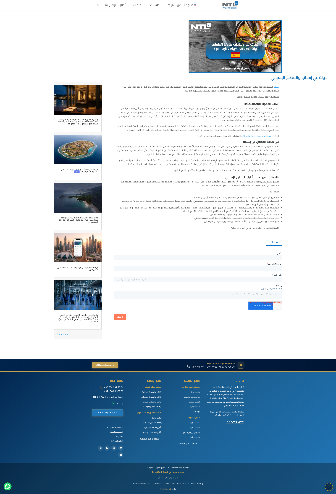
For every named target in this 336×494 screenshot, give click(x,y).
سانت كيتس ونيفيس (191, 397)
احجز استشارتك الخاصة (107, 412)
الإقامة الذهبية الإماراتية (151, 406)
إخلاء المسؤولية (197, 483)
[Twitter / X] (114, 448)
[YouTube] (120, 455)
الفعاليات (119, 436)
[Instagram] (100, 448)
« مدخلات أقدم (61, 334)
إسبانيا (276, 87)
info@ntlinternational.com (110, 397)
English (162, 489)
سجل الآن (274, 242)
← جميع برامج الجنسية (189, 443)
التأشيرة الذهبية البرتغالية (151, 397)
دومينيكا (196, 411)
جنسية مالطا (195, 437)
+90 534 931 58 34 (113, 387)
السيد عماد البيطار (116, 432)
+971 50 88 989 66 (113, 391)
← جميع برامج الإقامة (151, 439)
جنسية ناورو (195, 422)
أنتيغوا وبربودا (194, 402)
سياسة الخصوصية (139, 483)
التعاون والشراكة (236, 421)
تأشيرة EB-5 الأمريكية (153, 427)
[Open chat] (329, 487)
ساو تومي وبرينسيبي (191, 432)
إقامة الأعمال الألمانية (152, 422)
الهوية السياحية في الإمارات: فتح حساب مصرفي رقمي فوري (77, 268)
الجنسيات (155, 6)
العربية (168, 489)
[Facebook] (107, 448)
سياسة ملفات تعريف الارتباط (176, 483)
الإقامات (138, 6)
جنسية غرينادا (194, 392)
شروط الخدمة (156, 483)
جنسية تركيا (195, 427)
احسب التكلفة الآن (103, 365)
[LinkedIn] (120, 448)
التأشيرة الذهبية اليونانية (152, 392)
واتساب (119, 403)
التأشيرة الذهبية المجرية (152, 402)
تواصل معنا (109, 6)
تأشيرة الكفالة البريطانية (152, 432)
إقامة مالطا (157, 418)
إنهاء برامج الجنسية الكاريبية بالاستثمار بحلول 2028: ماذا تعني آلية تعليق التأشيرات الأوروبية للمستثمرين (78, 220)
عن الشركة (174, 6)
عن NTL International (115, 427)
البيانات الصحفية (117, 441)
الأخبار (123, 6)
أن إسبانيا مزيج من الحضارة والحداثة (258, 136)
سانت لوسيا (195, 406)
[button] (8, 486)
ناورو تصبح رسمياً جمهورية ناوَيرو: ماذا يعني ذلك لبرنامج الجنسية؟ (79, 170)
